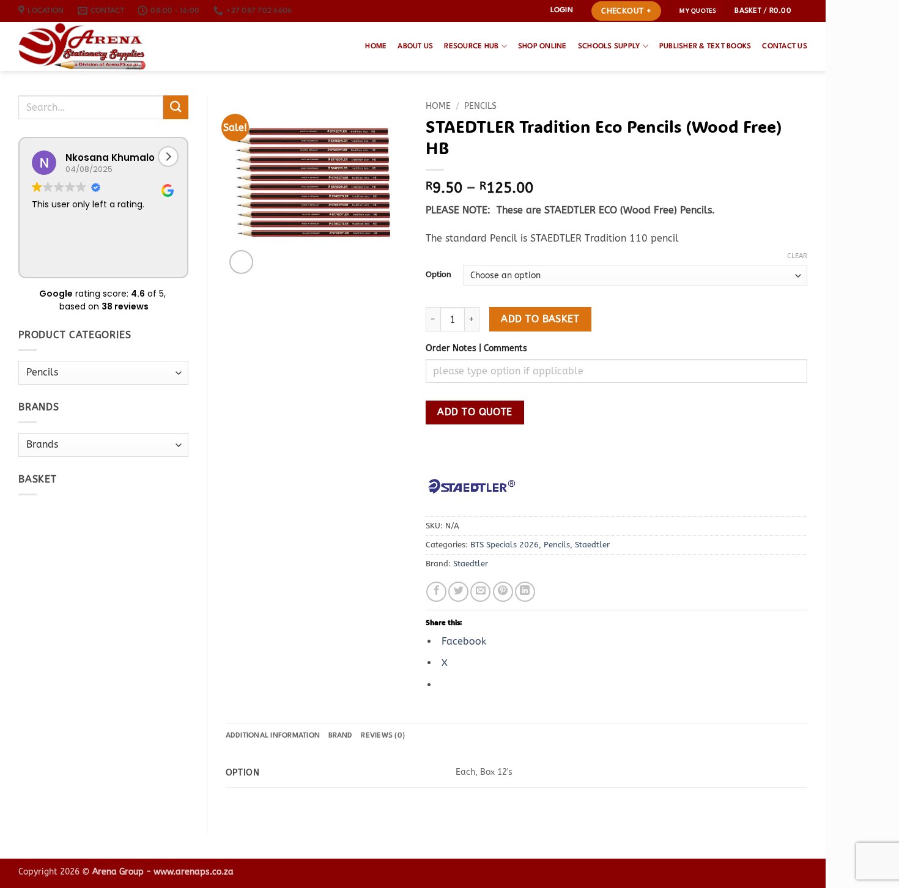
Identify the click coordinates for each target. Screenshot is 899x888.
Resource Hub (471, 46)
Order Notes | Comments (476, 348)
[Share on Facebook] (436, 592)
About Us (415, 46)
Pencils (480, 106)
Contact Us (784, 46)
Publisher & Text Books (705, 46)
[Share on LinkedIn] (525, 592)
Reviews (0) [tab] (383, 735)
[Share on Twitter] (458, 592)
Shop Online (542, 46)
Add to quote (474, 412)
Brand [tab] (340, 735)
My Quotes (697, 11)
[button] (561, 10)
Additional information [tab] (273, 735)
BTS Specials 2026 (504, 544)
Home (376, 46)
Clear (797, 256)
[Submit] (175, 107)
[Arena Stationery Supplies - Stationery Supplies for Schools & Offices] (82, 46)
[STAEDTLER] (471, 486)
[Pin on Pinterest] (503, 592)
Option (438, 274)
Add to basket (540, 319)
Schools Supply (609, 46)
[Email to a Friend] (480, 592)
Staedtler (592, 544)
